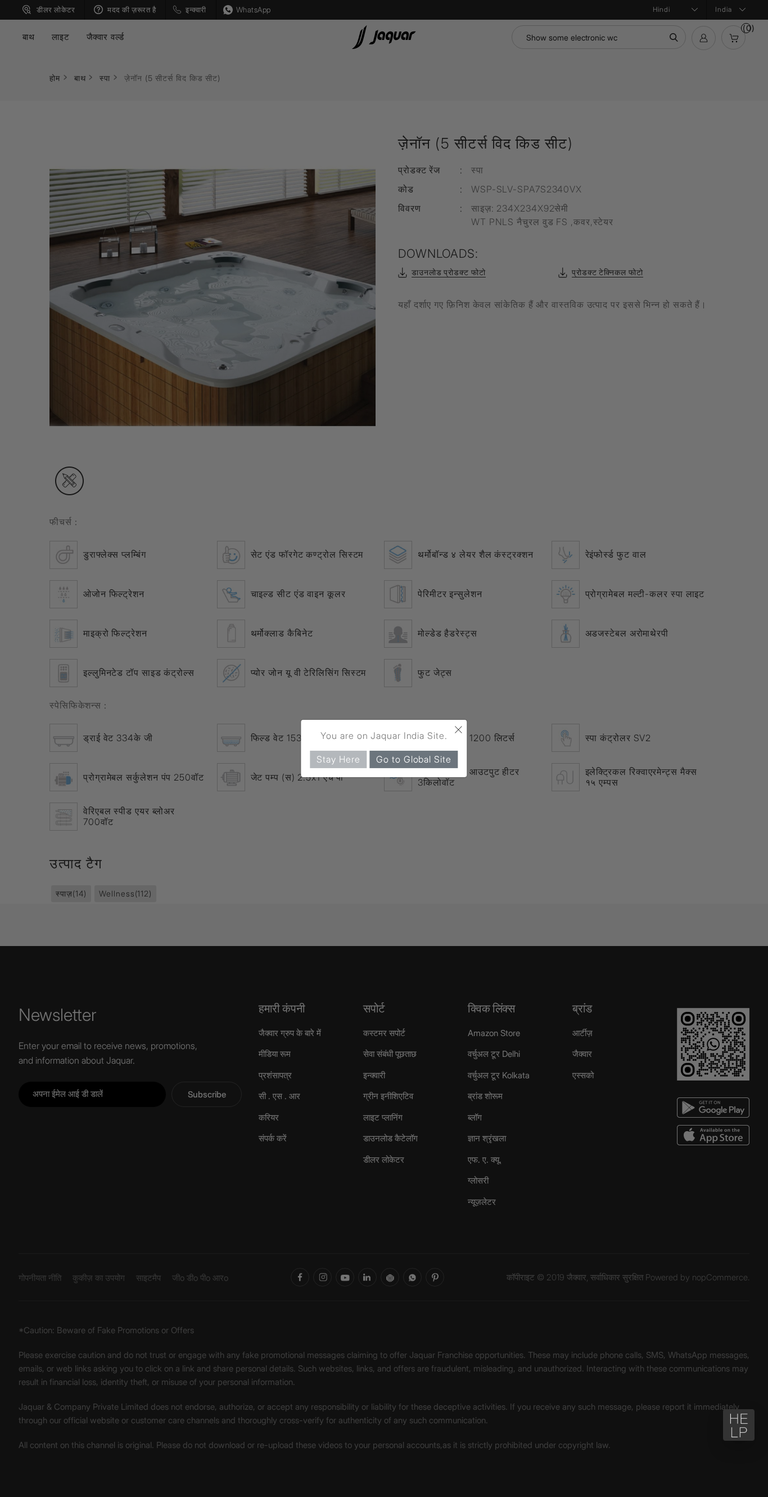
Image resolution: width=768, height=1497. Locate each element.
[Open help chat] (739, 1425)
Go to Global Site (413, 759)
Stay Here (338, 759)
